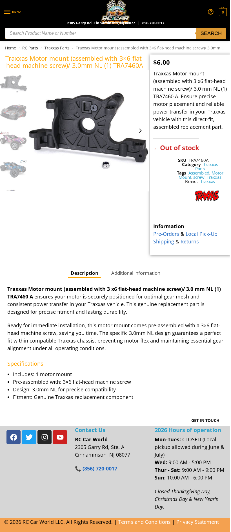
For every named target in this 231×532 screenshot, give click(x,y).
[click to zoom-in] (88, 130)
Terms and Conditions (144, 521)
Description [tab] (84, 272)
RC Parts (30, 48)
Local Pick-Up (201, 233)
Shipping (163, 241)
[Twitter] (29, 437)
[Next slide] (140, 131)
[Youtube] (60, 437)
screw (199, 177)
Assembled (198, 173)
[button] (222, 12)
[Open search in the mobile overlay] (115, 33)
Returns (190, 241)
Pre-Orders (166, 233)
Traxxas (214, 177)
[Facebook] (13, 437)
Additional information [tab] (135, 272)
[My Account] (210, 12)
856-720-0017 (153, 22)
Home (10, 48)
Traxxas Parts (57, 48)
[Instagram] (44, 437)
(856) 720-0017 (100, 468)
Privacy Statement (197, 521)
